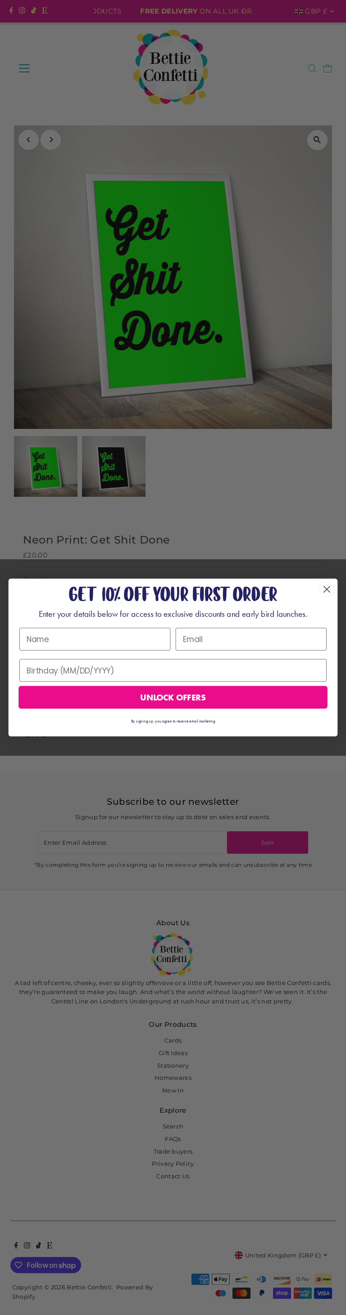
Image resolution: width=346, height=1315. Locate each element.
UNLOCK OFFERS (172, 697)
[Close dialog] (326, 589)
